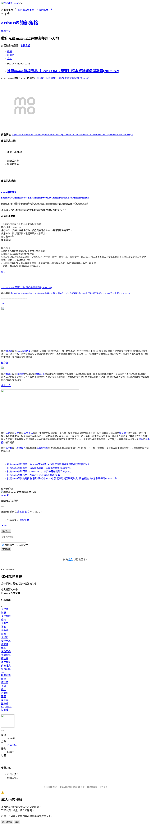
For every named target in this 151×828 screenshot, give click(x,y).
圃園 (3, 696)
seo (2, 672)
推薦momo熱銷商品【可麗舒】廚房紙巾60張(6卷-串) (34, 475)
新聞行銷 (6, 675)
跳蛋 (3, 648)
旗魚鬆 (122, 433)
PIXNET (53, 787)
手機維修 (6, 655)
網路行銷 (6, 669)
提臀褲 (4, 710)
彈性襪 (4, 609)
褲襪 (3, 612)
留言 (27, 511)
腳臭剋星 (26, 351)
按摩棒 (4, 644)
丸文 (8, 385)
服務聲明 (103, 787)
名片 (9, 58)
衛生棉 (9, 448)
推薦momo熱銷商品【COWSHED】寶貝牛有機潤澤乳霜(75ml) (39, 471)
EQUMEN (6, 706)
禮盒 (141, 439)
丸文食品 (28, 433)
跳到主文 (6, 31)
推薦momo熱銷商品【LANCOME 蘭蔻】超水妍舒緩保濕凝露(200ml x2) (63, 71)
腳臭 (3, 272)
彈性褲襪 (6, 616)
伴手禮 (4, 630)
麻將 (3, 619)
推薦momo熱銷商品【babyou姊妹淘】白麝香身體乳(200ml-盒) (38, 468)
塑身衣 (4, 363)
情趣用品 (6, 641)
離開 (17, 822)
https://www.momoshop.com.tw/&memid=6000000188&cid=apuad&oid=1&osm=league (45, 197)
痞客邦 (20, 511)
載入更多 (6, 531)
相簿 (9, 51)
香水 (3, 689)
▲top (3, 525)
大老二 (4, 623)
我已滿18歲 (7, 822)
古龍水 (4, 693)
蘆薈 (3, 679)
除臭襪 (9, 351)
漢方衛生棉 (42, 448)
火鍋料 (4, 637)
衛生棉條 (6, 662)
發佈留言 (6, 549)
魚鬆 (3, 385)
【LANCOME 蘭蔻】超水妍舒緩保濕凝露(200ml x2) (62, 78)
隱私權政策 (92, 787)
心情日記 (25, 45)
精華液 (4, 682)
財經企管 (24, 520)
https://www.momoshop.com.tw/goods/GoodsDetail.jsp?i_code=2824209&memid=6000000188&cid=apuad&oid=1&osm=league (72, 134)
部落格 (10, 55)
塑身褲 (4, 703)
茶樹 (3, 686)
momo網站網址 (9, 192)
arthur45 (5, 495)
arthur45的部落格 (19, 22)
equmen (20, 374)
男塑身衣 (40, 374)
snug (3, 303)
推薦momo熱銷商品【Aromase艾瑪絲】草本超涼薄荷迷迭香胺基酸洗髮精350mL (48, 464)
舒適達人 (21, 448)
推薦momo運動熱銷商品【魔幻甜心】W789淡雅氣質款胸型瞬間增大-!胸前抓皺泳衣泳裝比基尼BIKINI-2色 (62, 478)
